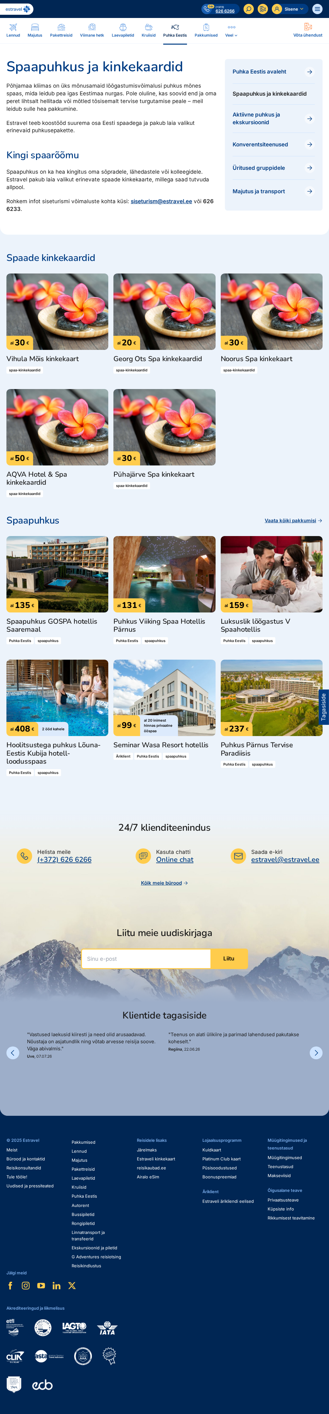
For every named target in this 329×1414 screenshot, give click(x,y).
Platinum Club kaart (221, 1158)
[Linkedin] (56, 1285)
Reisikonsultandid (23, 1167)
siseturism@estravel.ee (161, 201)
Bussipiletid (83, 1214)
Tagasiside (323, 707)
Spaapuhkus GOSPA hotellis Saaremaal (51, 626)
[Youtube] (41, 1285)
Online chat (174, 860)
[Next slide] (316, 1052)
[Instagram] (26, 1285)
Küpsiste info (281, 1208)
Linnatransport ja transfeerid (88, 1235)
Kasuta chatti (173, 852)
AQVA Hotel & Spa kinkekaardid (36, 479)
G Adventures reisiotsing (96, 1256)
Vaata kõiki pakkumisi (290, 520)
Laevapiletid (83, 1178)
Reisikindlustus (86, 1265)
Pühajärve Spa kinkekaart (153, 475)
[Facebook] (10, 1285)
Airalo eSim (148, 1176)
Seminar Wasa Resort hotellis (161, 745)
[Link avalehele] (16, 9)
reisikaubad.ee (151, 1167)
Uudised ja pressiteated (30, 1185)
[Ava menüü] (317, 9)
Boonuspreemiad (219, 1176)
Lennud (79, 1151)
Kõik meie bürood (161, 883)
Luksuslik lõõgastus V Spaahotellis (255, 626)
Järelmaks (147, 1149)
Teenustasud (280, 1166)
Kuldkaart (211, 1149)
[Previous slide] (12, 1052)
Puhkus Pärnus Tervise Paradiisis (257, 749)
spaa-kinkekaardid (24, 370)
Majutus (79, 1160)
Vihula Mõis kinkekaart (42, 359)
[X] (72, 1285)
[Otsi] (249, 9)
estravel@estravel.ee (285, 859)
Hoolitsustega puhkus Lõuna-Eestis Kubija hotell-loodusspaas (53, 753)
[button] (29, 1074)
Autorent (80, 1205)
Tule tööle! (16, 1176)
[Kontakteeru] (263, 9)
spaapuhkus (48, 640)
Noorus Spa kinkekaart (256, 359)
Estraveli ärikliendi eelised (228, 1201)
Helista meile (54, 852)
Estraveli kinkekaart (156, 1158)
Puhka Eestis (20, 640)
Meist (11, 1149)
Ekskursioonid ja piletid (94, 1247)
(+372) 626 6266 (64, 859)
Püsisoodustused (219, 1167)
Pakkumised (83, 1142)
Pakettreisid (83, 1169)
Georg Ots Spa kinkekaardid (157, 359)
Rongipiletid (83, 1223)
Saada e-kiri (266, 852)
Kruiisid (79, 1187)
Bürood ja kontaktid (25, 1158)
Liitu (228, 958)
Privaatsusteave (283, 1199)
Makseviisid (279, 1175)
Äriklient (123, 756)
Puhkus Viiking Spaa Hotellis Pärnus (159, 626)
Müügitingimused (285, 1157)
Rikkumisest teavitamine (291, 1217)
